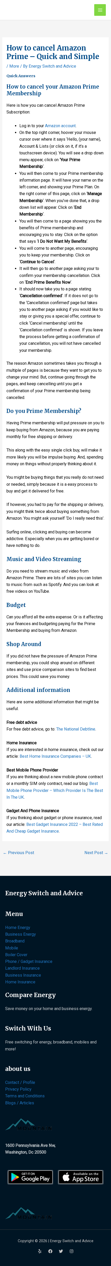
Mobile (11, 948)
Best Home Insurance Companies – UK (55, 756)
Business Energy (20, 934)
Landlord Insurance (22, 968)
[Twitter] (61, 1251)
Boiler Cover (16, 954)
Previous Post (18, 852)
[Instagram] (71, 1251)
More (14, 66)
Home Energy (17, 927)
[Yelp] (40, 1251)
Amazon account (60, 125)
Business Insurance (23, 975)
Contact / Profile (20, 1082)
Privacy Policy (18, 1089)
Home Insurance (20, 981)
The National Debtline (75, 729)
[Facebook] (50, 1251)
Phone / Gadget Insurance (28, 961)
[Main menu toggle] (100, 10)
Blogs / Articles (19, 1102)
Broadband (15, 941)
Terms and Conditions (25, 1095)
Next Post (96, 852)
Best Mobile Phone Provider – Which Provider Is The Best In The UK (54, 790)
